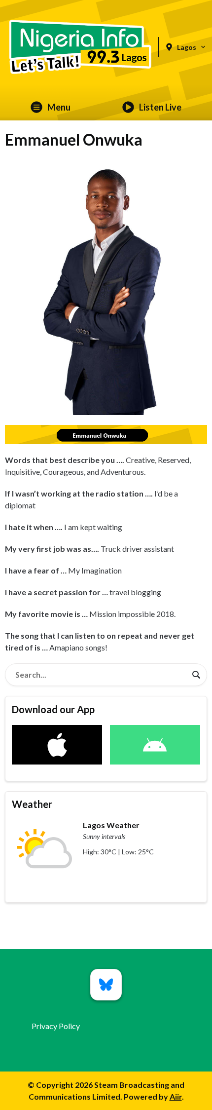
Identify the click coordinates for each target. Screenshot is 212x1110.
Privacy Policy (56, 1026)
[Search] (196, 675)
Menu (59, 107)
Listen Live (160, 107)
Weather (32, 804)
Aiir (176, 1096)
